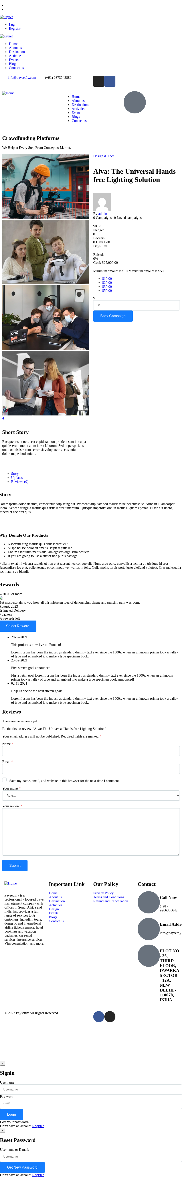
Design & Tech (104, 156)
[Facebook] (109, 81)
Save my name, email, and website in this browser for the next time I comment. (64, 781)
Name (7, 744)
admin (102, 214)
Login (13, 24)
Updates (17, 478)
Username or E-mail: (14, 1149)
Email (7, 762)
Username (7, 1082)
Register (14, 28)
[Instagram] (98, 81)
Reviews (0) (19, 482)
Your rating (11, 788)
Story (15, 474)
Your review (12, 806)
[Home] (8, 93)
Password (7, 1096)
